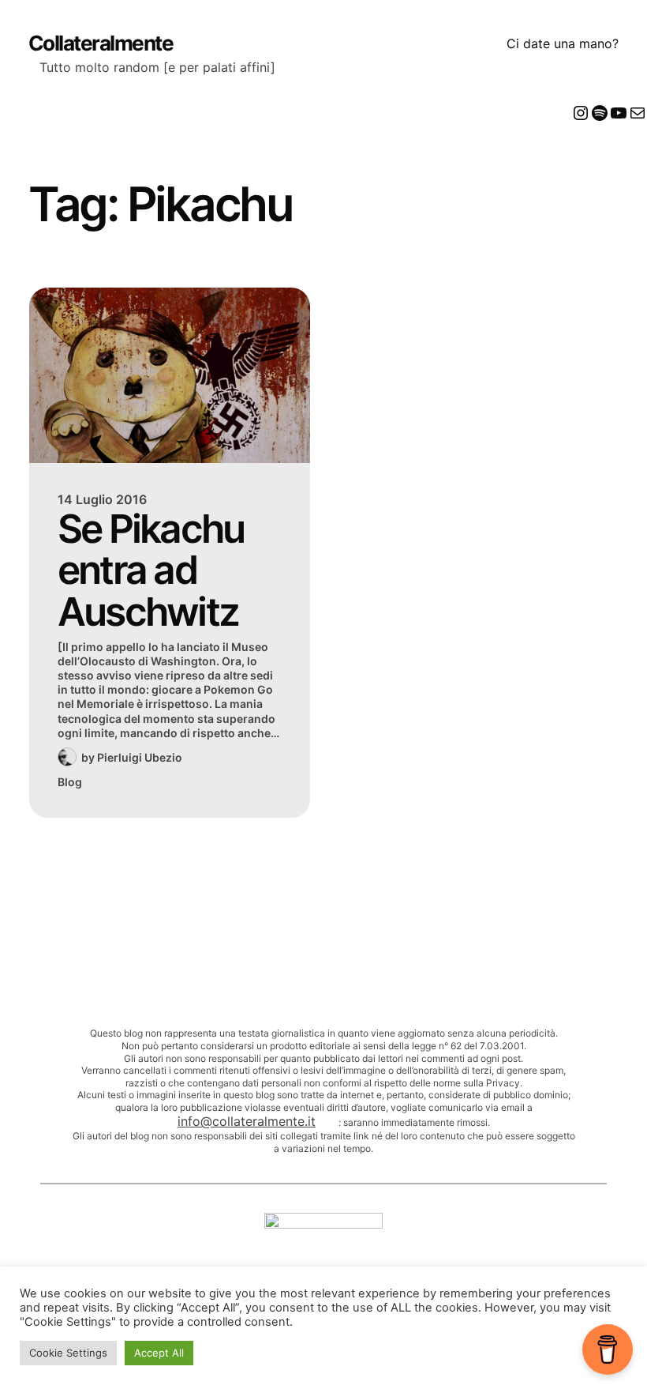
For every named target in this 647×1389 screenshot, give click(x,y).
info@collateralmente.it (247, 1121)
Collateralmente (101, 43)
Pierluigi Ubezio (139, 757)
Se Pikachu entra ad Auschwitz (151, 570)
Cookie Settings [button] (68, 1352)
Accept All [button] (159, 1352)
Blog (70, 782)
